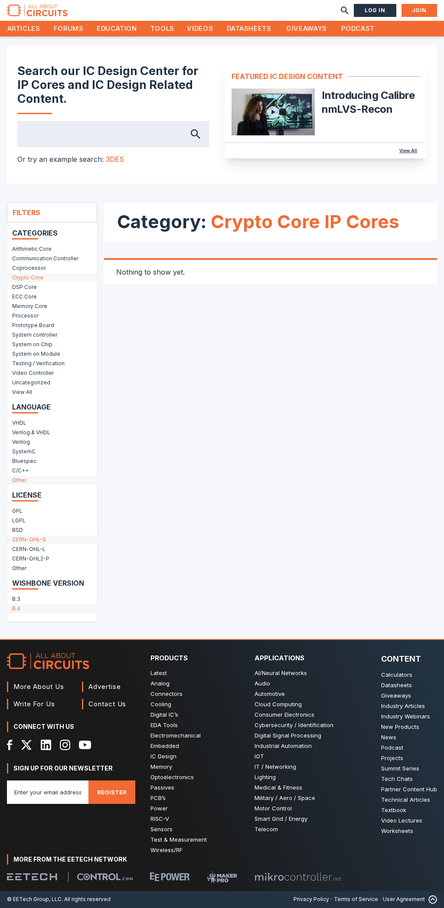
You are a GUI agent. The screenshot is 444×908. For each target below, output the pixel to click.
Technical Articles (405, 799)
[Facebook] (10, 745)
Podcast (357, 28)
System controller (34, 334)
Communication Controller (45, 258)
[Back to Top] (431, 899)
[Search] (345, 10)
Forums (69, 28)
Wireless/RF (166, 849)
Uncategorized (31, 382)
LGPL (19, 520)
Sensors (161, 829)
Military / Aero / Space (285, 797)
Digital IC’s (164, 714)
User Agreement (404, 899)
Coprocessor (29, 268)
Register (112, 792)
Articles (23, 28)
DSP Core (24, 287)
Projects (392, 757)
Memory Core (29, 306)
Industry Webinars (405, 716)
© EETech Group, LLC (34, 899)
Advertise (104, 686)
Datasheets (249, 28)
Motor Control (273, 808)
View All (408, 150)
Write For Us (34, 704)
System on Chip (32, 344)
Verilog (21, 442)
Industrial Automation (283, 745)
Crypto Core (27, 277)
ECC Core (24, 296)
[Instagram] (65, 745)
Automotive (270, 693)
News (388, 737)
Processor (25, 315)
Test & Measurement (178, 839)
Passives (162, 787)
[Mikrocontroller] (298, 876)
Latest (158, 672)
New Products (400, 726)
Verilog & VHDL (31, 432)
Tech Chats (397, 778)
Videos (200, 28)
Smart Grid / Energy (281, 818)
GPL (17, 511)
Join (419, 10)
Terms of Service (356, 899)
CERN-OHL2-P (30, 558)
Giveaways (306, 28)
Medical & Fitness (278, 787)
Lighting (265, 777)
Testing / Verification (38, 363)
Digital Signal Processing (288, 735)
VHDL (19, 423)
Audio (262, 683)
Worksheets (397, 830)
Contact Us (107, 704)
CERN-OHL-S (29, 539)
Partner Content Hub (409, 789)
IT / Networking (275, 766)
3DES (115, 159)
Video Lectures (401, 820)
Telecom (266, 829)
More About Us (38, 686)
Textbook (393, 809)
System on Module (36, 354)
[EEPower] (169, 876)
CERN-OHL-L (29, 549)
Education (117, 28)
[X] (26, 745)
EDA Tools (164, 724)
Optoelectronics (172, 777)
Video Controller (33, 373)
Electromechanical (175, 735)
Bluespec (24, 461)
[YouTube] (85, 745)
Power (159, 808)
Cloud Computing (278, 704)
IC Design (163, 756)
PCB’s (158, 797)
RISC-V (159, 818)
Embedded (164, 745)
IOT (259, 756)
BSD (17, 530)
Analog (160, 683)
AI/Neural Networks (281, 672)
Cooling (160, 704)
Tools (162, 28)
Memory (161, 766)
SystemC (24, 451)
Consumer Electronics (284, 714)
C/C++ (20, 470)
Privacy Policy (311, 899)
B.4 (16, 608)
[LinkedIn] (46, 745)
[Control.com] (105, 876)
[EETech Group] (32, 876)
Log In (375, 10)
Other (19, 480)
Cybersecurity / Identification (294, 724)
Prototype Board (33, 325)
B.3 (16, 599)
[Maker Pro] (222, 877)
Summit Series (400, 768)
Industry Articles (403, 705)
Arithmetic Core (32, 249)
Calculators (396, 674)
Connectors (166, 693)
